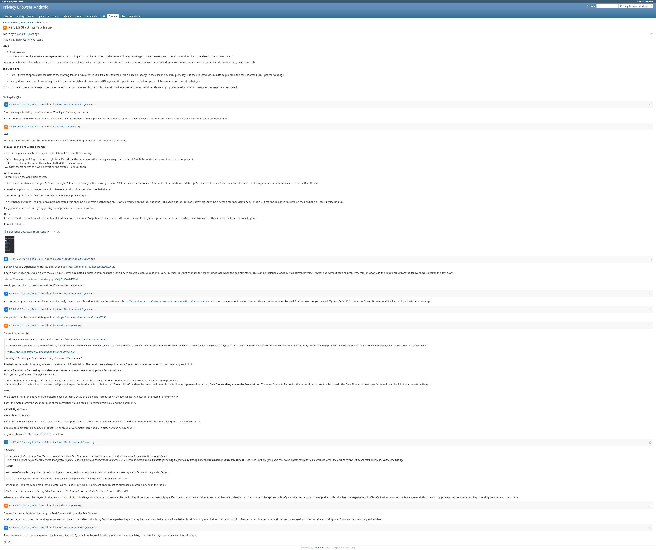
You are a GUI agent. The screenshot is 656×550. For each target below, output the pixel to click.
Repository (134, 16)
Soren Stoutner (65, 104)
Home (5, 1)
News (78, 16)
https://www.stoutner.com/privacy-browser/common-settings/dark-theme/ (164, 301)
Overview (8, 16)
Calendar (67, 16)
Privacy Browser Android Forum (29, 22)
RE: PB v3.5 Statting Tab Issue (26, 104)
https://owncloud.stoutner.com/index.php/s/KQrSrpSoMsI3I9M (42, 279)
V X (16, 34)
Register (649, 1)
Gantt (56, 16)
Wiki (102, 16)
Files (123, 16)
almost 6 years (69, 325)
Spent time (43, 16)
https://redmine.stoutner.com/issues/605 (91, 266)
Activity (20, 16)
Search (591, 6)
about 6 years (26, 34)
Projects (13, 1)
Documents (91, 16)
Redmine (318, 547)
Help (20, 1)
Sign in (640, 1)
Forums (112, 16)
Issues (31, 16)
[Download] (58, 231)
